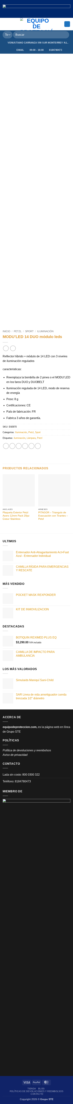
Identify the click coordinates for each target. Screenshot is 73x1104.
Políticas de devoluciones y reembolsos (36, 1091)
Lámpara (31, 438)
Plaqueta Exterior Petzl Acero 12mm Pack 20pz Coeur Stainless (16, 515)
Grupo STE (14, 731)
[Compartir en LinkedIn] (38, 446)
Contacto (37, 1094)
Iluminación (45, 331)
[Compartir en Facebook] (12, 446)
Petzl (18, 331)
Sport (29, 331)
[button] (5, 24)
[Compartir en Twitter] (19, 446)
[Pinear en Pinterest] (31, 446)
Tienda (31, 1088)
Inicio (6, 331)
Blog (41, 1088)
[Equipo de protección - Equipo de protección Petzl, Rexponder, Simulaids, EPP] (36, 24)
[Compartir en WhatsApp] (6, 446)
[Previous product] (13, 348)
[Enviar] (64, 34)
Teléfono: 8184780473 (17, 781)
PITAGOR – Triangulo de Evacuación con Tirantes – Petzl (53, 515)
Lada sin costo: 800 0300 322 (21, 774)
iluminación (19, 438)
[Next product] (6, 348)
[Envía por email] (25, 446)
